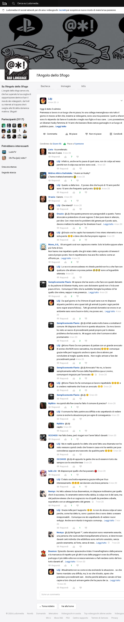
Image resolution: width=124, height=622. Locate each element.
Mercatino (53, 613)
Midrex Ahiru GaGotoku (60, 173)
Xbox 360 (58, 618)
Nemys (51, 491)
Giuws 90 (57, 144)
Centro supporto (80, 618)
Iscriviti (62, 10)
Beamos (52, 551)
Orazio (51, 197)
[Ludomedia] (4, 3)
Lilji (50, 99)
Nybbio (52, 403)
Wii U (48, 618)
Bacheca (45, 86)
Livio (50, 149)
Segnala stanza (9, 172)
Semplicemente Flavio (59, 282)
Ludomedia (18, 613)
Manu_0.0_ (53, 244)
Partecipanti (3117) (13, 119)
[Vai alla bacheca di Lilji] (43, 101)
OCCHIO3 (52, 435)
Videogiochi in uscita (71, 613)
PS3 (68, 618)
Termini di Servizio (99, 618)
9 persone (79, 144)
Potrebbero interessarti (15, 146)
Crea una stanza (9, 167)
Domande (41, 613)
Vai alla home (67, 606)
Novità (30, 613)
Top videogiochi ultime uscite (97, 613)
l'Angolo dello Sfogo (53, 75)
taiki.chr (52, 471)
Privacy (114, 618)
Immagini (66, 86)
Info (83, 86)
